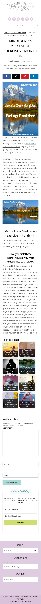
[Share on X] (16, 76)
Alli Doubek (15, 61)
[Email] (27, 19)
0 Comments (27, 61)
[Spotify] (31, 19)
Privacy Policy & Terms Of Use (20, 602)
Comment (8, 428)
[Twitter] (18, 19)
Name (7, 464)
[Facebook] (9, 19)
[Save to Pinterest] (25, 76)
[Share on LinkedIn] (34, 76)
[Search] (35, 550)
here (33, 68)
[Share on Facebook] (7, 76)
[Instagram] (22, 19)
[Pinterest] (14, 19)
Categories (8, 562)
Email (6, 475)
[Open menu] (14, 25)
